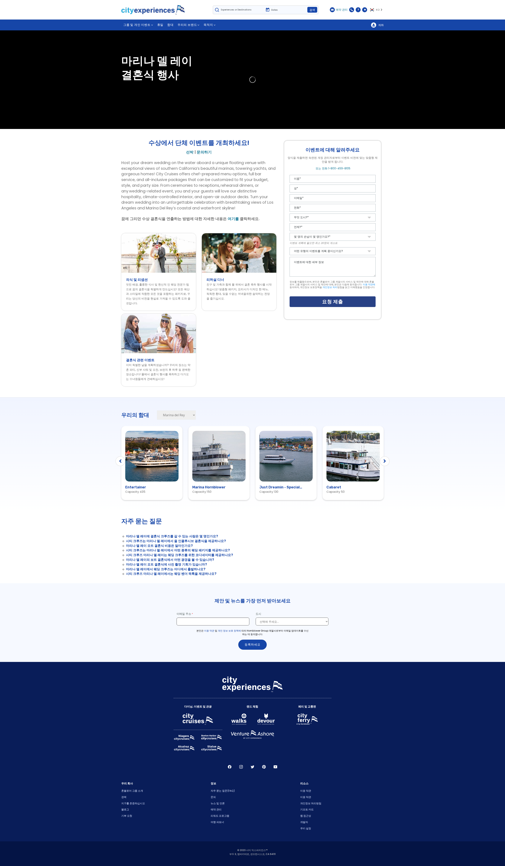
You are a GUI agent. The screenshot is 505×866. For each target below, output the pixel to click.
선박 (190, 152)
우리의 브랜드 (187, 25)
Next (385, 461)
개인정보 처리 (330, 287)
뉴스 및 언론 (218, 803)
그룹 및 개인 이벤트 (137, 25)
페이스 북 (229, 767)
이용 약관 (209, 630)
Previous (120, 461)
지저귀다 (252, 767)
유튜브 (275, 767)
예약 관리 (216, 809)
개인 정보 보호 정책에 (229, 630)
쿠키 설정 (305, 828)
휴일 (160, 25)
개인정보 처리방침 (310, 803)
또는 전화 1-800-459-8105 (332, 168)
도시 (259, 614)
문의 (213, 797)
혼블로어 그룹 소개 (132, 791)
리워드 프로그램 (220, 816)
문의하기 (204, 152)
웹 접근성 (305, 816)
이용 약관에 (369, 284)
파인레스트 (264, 767)
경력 (123, 797)
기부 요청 (126, 816)
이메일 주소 (184, 614)
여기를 (233, 218)
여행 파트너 (217, 822)
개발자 (304, 822)
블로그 (125, 809)
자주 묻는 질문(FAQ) (223, 791)
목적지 (208, 25)
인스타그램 (241, 767)
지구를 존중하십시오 (133, 803)
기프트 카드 (307, 809)
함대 (170, 25)
